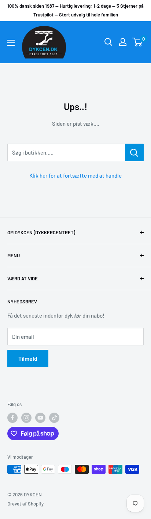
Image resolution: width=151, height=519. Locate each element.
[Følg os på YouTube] (40, 418)
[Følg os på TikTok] (54, 418)
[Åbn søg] (108, 42)
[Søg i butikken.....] (134, 152)
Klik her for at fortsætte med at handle (75, 175)
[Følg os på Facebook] (12, 418)
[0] (137, 42)
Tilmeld (27, 358)
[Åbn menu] (11, 43)
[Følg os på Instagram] (26, 418)
